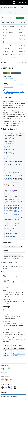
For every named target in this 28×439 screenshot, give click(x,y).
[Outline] (26, 62)
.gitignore (7, 48)
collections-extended (17, 7)
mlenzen (6, 7)
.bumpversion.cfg (9, 42)
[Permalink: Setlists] (1, 287)
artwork (6, 29)
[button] (24, 134)
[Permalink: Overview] (1, 97)
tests (6, 38)
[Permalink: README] (1, 68)
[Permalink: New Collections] (1, 262)
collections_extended (10, 32)
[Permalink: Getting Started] (1, 129)
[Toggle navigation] (2, 2)
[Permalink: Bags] (1, 272)
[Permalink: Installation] (1, 243)
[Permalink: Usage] (1, 251)
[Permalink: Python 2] (1, 329)
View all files (14, 57)
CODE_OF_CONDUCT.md (11, 51)
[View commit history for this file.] (24, 22)
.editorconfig (8, 45)
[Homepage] (14, 2)
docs (6, 35)
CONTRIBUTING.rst (10, 54)
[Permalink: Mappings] (1, 307)
